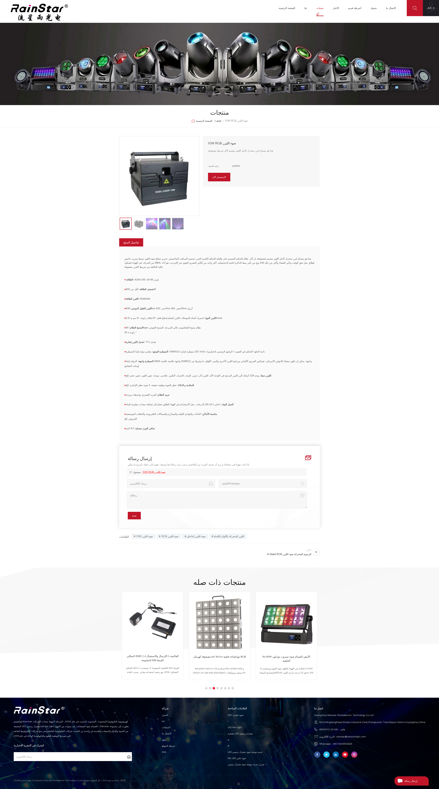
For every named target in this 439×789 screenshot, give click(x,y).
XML (164, 752)
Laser (218, 120)
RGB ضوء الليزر (170, 536)
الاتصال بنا (391, 8)
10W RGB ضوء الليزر (154, 472)
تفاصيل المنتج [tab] (131, 242)
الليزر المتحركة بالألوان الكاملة (229, 536)
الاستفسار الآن (219, 177)
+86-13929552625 (342, 743)
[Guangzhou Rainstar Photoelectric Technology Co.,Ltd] (39, 12)
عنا (305, 8)
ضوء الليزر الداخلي (196, 536)
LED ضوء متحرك (236, 715)
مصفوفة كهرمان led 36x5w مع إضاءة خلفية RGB (152, 656)
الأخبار (336, 8)
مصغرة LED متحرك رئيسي (240, 733)
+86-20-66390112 (328, 729)
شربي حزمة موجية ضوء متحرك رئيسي (246, 764)
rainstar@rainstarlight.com (351, 736)
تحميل (374, 8)
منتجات (320, 8)
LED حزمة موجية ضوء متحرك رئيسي (245, 752)
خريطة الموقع (168, 745)
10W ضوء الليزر (144, 536)
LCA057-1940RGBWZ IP (286, 656)
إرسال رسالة (410, 780)
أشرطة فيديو (354, 8)
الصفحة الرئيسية (287, 8)
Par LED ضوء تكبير (237, 758)
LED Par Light (235, 727)
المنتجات (166, 727)
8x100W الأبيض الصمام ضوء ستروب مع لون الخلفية (219, 658)
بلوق (164, 739)
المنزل (165, 715)
